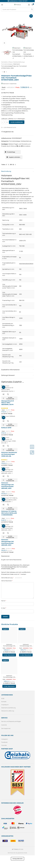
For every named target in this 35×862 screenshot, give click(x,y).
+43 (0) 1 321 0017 (22, 1)
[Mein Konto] (29, 4)
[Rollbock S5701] (9, 417)
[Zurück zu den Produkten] (4, 72)
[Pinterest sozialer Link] (13, 164)
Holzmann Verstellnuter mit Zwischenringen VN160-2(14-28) (9, 454)
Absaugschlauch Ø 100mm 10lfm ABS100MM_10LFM (7, 402)
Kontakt (3, 701)
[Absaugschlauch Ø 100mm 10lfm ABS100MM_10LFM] (9, 388)
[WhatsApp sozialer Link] (15, 164)
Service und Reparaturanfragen (11, 721)
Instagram (4, 739)
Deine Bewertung (7, 577)
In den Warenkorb (17, 122)
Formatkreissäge (6, 64)
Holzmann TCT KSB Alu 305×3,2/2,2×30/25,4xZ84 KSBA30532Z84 (9, 513)
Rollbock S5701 (6, 427)
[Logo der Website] (17, 4)
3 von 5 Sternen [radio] (18, 577)
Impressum (5, 704)
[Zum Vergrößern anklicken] (4, 43)
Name (3, 601)
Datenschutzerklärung (8, 708)
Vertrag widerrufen (17, 858)
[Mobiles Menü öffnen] (2, 4)
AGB (2, 698)
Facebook (4, 742)
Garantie (4, 725)
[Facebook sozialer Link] (7, 164)
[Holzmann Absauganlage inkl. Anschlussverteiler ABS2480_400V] (9, 470)
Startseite (4, 62)
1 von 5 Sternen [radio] (15, 577)
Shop (10, 62)
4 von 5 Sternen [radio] (19, 577)
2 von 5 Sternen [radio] (17, 577)
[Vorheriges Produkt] (2, 72)
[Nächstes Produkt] (6, 72)
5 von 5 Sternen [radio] (21, 577)
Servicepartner (6, 728)
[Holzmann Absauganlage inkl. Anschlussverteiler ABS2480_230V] (9, 527)
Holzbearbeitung (18, 62)
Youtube (4, 745)
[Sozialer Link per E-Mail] (11, 164)
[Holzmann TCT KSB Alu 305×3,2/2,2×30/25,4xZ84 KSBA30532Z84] (9, 499)
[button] (3, 29)
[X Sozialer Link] (9, 164)
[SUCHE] (32, 9)
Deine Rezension (7, 581)
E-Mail (3, 608)
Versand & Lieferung (7, 711)
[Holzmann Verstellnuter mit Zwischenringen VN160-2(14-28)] (9, 440)
